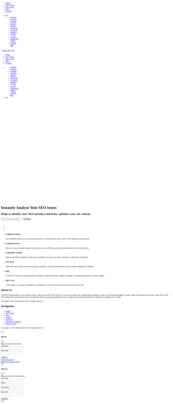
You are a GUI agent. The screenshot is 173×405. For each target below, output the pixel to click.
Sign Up (4, 399)
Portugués (14, 28)
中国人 (13, 41)
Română (13, 32)
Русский (13, 30)
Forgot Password (7, 360)
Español (13, 22)
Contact (8, 11)
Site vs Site (10, 7)
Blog (7, 9)
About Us (9, 320)
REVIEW (27, 219)
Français (13, 20)
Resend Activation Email (10, 362)
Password (4, 350)
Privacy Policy (11, 324)
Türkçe (13, 34)
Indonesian (14, 39)
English (13, 17)
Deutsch (13, 24)
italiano (13, 26)
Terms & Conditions (13, 322)
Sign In (4, 357)
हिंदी (11, 46)
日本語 (13, 43)
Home (8, 3)
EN (7, 15)
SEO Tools (10, 5)
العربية (13, 37)
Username (4, 346)
